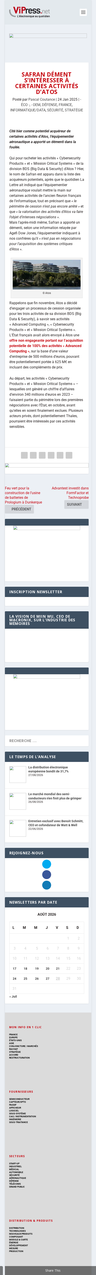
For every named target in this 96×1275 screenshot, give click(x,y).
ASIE (11, 1043)
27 (47, 978)
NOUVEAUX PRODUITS (20, 1234)
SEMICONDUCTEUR (19, 1099)
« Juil (13, 996)
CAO (11, 1116)
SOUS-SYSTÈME (17, 1113)
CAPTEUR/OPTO (17, 1102)
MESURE (13, 1248)
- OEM (35, 105)
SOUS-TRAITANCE (18, 1122)
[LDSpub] (47, 468)
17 (14, 968)
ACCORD (13, 1055)
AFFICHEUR (15, 1108)
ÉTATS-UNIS (15, 1040)
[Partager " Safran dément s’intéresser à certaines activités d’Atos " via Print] (69, 455)
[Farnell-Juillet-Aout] (46, 677)
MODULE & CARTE (18, 1239)
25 (25, 978)
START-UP (14, 1163)
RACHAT (13, 1049)
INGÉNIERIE (15, 1119)
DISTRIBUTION (16, 1228)
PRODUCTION (16, 1251)
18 (25, 968)
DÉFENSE (49, 105)
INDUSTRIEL (15, 1166)
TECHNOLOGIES (17, 1231)
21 (58, 968)
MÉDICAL (14, 1169)
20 (47, 968)
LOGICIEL (14, 1110)
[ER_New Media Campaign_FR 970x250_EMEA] (48, 43)
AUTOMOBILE (16, 1172)
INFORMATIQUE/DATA (28, 110)
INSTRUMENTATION (25, 1116)
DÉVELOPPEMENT (18, 1245)
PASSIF (12, 1105)
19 (37, 968)
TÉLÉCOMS (15, 1184)
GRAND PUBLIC (17, 1187)
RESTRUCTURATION (19, 1058)
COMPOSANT (16, 1236)
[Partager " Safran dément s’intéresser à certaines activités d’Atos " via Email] (60, 455)
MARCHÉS (32, 1046)
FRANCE (65, 105)
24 (14, 978)
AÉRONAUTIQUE (17, 1178)
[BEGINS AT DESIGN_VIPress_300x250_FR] (46, 529)
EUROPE (13, 1037)
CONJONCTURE (17, 1046)
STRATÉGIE (74, 110)
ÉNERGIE (13, 1242)
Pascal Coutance (41, 99)
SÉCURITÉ (55, 110)
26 (37, 978)
